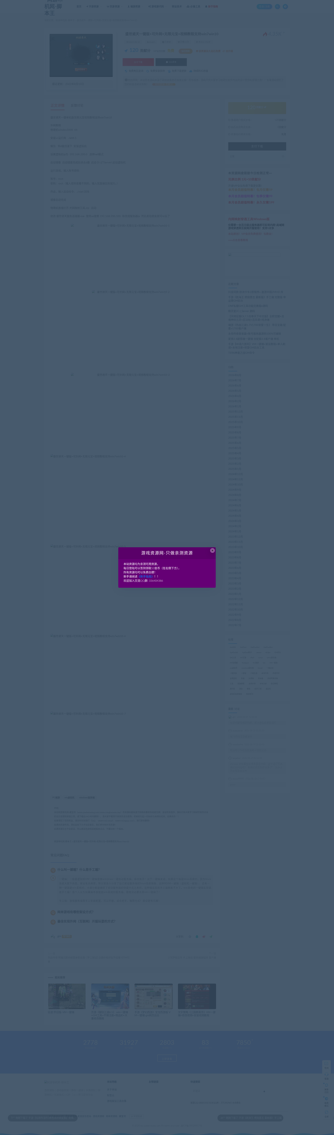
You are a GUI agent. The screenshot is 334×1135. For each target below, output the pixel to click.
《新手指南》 (145, 576)
